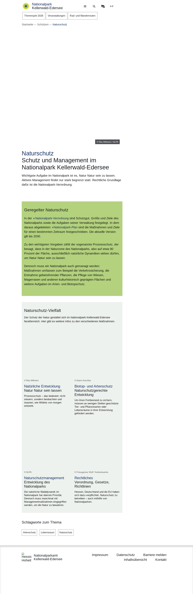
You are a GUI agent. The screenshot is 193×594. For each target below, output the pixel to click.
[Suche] (94, 6)
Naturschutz (65, 532)
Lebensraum (47, 532)
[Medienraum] (103, 6)
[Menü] (85, 6)
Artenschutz (29, 532)
